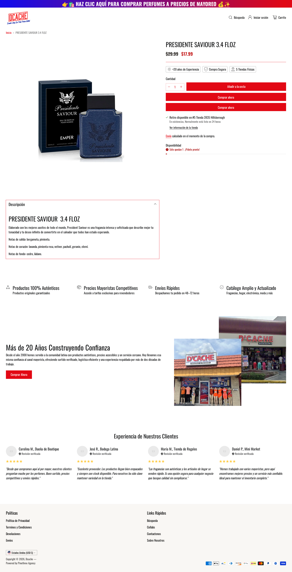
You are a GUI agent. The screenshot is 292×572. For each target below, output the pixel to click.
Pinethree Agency (26, 563)
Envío (169, 136)
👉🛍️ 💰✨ (146, 4)
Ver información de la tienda (183, 127)
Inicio (8, 33)
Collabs (151, 527)
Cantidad (170, 78)
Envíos (9, 540)
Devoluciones (13, 533)
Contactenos (154, 533)
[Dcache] (18, 17)
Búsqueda (152, 520)
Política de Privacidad (18, 520)
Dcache (29, 559)
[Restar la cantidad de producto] (169, 86)
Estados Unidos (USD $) (22, 552)
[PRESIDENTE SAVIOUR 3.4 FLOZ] (82, 117)
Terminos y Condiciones (19, 527)
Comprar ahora (226, 97)
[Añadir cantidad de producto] (181, 86)
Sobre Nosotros (155, 540)
